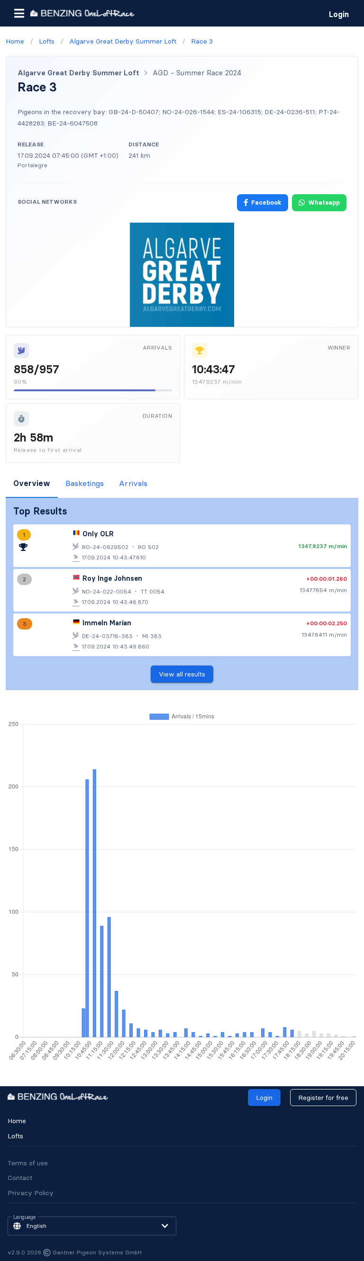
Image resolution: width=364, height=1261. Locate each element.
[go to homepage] (82, 13)
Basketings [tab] (84, 483)
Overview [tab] (31, 483)
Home (17, 1121)
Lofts (15, 1136)
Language (24, 1217)
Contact (20, 1177)
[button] (19, 13)
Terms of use (28, 1163)
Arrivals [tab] (133, 483)
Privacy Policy (31, 1193)
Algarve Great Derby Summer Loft (78, 72)
